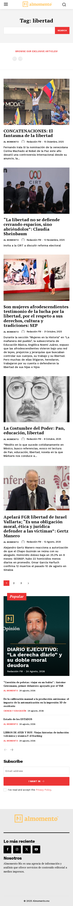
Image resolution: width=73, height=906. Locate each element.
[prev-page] (14, 59)
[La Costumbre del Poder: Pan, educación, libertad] (36, 399)
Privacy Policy (43, 789)
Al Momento (11, 142)
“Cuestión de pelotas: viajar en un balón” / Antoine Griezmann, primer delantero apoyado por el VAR (35, 684)
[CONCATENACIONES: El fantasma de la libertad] (36, 102)
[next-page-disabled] (20, 59)
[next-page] (28, 583)
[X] (26, 849)
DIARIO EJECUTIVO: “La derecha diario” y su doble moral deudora (34, 657)
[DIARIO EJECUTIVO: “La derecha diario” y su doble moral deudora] (36, 636)
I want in (34, 781)
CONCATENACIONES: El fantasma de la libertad (28, 133)
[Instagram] (17, 849)
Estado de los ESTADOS (18, 719)
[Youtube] (36, 849)
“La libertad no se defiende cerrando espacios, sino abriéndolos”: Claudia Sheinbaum (32, 226)
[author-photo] (23, 141)
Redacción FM (34, 141)
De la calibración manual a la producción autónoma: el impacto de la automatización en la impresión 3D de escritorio (36, 702)
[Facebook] (7, 849)
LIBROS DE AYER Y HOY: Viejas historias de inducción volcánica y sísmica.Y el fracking (36, 734)
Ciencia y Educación (15, 711)
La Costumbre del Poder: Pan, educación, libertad (34, 430)
